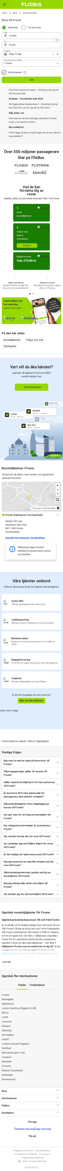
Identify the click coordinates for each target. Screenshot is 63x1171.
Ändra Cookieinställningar (34, 1161)
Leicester (7, 1021)
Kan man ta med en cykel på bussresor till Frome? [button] (26, 762)
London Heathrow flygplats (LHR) (19, 1008)
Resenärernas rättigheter (26, 1154)
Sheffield (6, 1048)
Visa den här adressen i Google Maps (25, 537)
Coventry (6, 1066)
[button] (31, 36)
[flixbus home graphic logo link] (31, 4)
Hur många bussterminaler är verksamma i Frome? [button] (27, 827)
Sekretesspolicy (43, 1150)
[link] (31, 408)
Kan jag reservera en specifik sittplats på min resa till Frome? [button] (28, 863)
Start (4, 13)
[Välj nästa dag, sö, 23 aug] (57, 54)
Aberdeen (7, 1061)
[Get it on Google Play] (24, 1129)
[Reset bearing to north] (58, 494)
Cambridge (7, 1075)
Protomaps (36, 508)
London (5, 994)
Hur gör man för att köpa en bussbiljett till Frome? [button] (27, 816)
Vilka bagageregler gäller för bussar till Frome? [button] (25, 773)
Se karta (27, 245)
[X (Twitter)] (33, 1143)
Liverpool (6, 1057)
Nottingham (8, 1034)
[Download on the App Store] (42, 1129)
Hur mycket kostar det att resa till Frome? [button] (27, 836)
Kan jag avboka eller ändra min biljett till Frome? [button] (25, 885)
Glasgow (6, 1026)
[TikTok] (34, 1143)
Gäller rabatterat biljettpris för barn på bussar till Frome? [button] (29, 784)
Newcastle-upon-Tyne (13, 1052)
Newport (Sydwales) (12, 1070)
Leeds (5, 1017)
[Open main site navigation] (4, 4)
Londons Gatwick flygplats (15, 1043)
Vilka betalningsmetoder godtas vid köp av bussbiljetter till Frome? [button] (27, 874)
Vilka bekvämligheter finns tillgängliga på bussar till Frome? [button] (26, 805)
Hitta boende (15, 72)
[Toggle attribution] (58, 508)
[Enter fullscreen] (58, 500)
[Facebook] (30, 1143)
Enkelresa (13, 27)
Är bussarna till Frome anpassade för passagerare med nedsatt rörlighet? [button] (24, 795)
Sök (31, 79)
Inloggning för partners (23, 1150)
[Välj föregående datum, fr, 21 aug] (53, 54)
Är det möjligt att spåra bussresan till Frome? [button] (29, 854)
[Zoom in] (58, 485)
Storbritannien (30, 13)
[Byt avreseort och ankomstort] (56, 40)
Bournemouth (9, 1079)
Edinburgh (7, 1030)
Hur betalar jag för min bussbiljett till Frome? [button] (28, 894)
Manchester (8, 1003)
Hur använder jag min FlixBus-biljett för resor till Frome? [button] (28, 845)
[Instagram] (31, 1143)
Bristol (5, 1012)
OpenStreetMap (49, 508)
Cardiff (5, 1039)
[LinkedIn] (32, 1143)
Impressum (44, 1154)
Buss (15, 13)
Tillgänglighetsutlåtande (32, 1157)
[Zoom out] (58, 489)
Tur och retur (34, 27)
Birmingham (7, 999)
